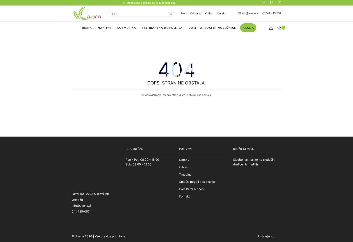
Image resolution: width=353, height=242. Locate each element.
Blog (183, 13)
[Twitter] (279, 3)
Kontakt (221, 13)
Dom (192, 27)
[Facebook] (264, 3)
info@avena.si (81, 205)
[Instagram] (271, 3)
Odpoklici (196, 13)
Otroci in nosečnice (218, 27)
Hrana (86, 27)
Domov (184, 160)
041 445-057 (81, 211)
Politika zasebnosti (192, 189)
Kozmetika (126, 27)
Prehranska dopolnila (162, 27)
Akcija (248, 27)
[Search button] (170, 13)
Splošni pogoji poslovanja (197, 181)
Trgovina (185, 174)
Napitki (104, 27)
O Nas (209, 13)
